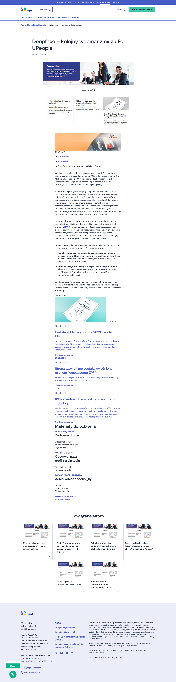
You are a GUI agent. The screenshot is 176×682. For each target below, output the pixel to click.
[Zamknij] (21, 660)
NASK (67, 227)
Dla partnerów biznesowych (86, 2)
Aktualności (63, 161)
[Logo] (27, 614)
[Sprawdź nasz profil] (56, 653)
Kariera (116, 2)
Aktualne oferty (62, 499)
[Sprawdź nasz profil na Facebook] (67, 653)
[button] (12, 674)
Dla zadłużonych (64, 2)
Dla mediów (105, 2)
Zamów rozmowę (13, 665)
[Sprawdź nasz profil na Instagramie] (72, 653)
